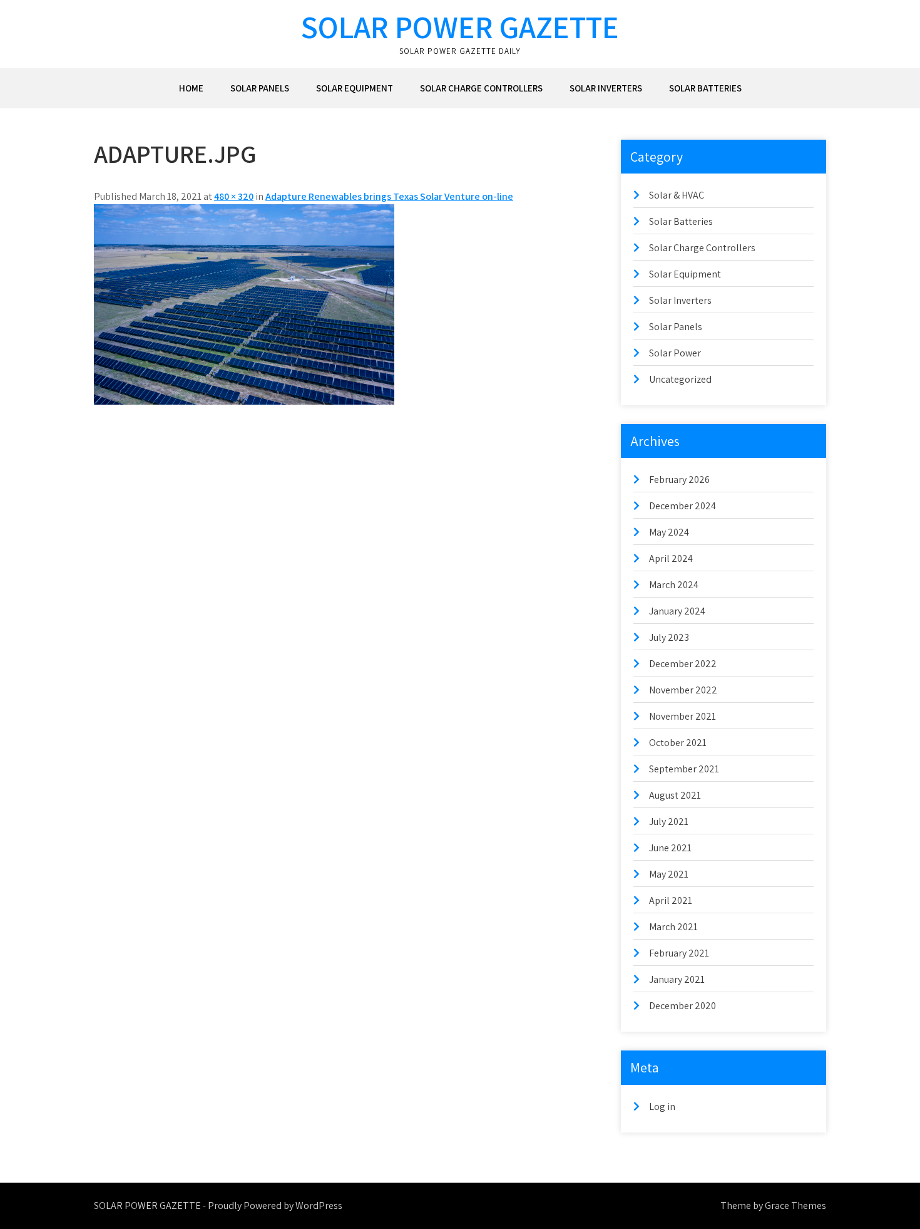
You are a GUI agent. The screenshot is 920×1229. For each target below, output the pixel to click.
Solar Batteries (705, 88)
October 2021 (678, 742)
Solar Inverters (606, 88)
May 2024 (669, 532)
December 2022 (683, 663)
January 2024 (677, 611)
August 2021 (675, 795)
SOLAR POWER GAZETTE (460, 26)
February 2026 (679, 479)
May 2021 (668, 874)
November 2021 (682, 716)
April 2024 (671, 558)
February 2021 (679, 953)
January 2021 (677, 979)
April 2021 (670, 900)
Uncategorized (680, 379)
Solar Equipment (354, 88)
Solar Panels (259, 88)
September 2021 (684, 768)
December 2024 (682, 505)
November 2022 (683, 690)
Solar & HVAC (676, 195)
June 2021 (670, 847)
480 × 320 (233, 196)
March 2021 (673, 926)
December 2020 (682, 1005)
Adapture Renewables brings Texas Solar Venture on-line (389, 196)
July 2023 (669, 637)
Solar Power (675, 353)
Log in (662, 1106)
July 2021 (668, 821)
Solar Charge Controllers (481, 88)
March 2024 (673, 584)
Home (191, 88)
